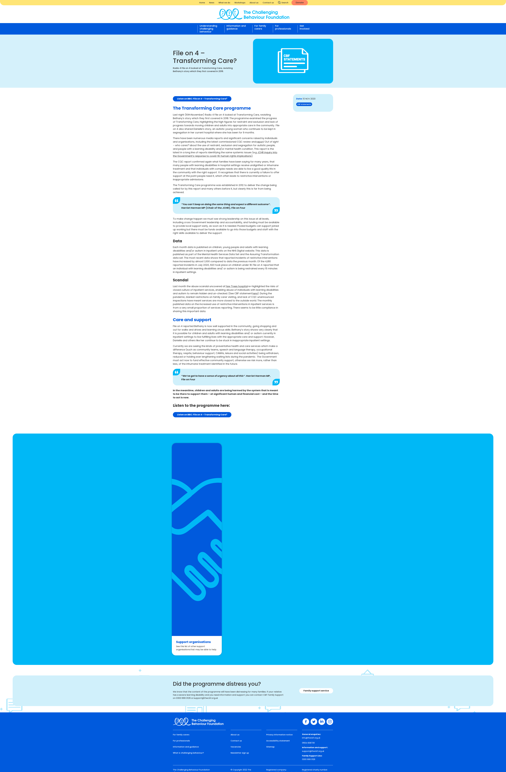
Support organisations (193, 642)
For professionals (283, 27)
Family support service (316, 690)
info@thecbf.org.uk (311, 738)
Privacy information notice (279, 734)
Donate (300, 2)
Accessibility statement (278, 740)
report (260, 141)
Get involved (304, 27)
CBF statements (304, 104)
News (211, 2)
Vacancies (236, 746)
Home (202, 2)
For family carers (260, 27)
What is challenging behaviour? (188, 753)
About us (254, 2)
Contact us (268, 2)
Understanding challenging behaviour (208, 28)
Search (284, 2)
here (255, 293)
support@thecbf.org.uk (313, 751)
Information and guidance (236, 27)
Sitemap (270, 746)
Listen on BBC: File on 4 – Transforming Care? (202, 98)
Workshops (239, 2)
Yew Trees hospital (237, 286)
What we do (224, 2)
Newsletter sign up (240, 753)
